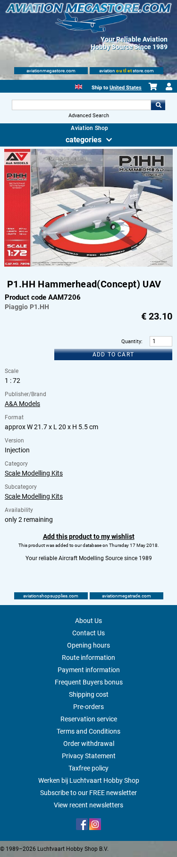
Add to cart (113, 354)
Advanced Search (88, 116)
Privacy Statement (89, 756)
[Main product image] (88, 264)
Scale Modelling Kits (34, 473)
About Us (88, 620)
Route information (88, 657)
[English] (78, 86)
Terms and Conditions (88, 731)
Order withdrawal (88, 743)
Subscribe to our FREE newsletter (88, 792)
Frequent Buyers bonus (89, 682)
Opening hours (88, 645)
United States (126, 88)
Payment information (89, 670)
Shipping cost (89, 694)
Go (158, 105)
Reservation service (88, 719)
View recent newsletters (88, 805)
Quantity (131, 341)
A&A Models (22, 403)
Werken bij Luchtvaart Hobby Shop (88, 780)
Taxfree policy (88, 768)
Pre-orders (88, 706)
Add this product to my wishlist (89, 536)
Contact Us (88, 633)
